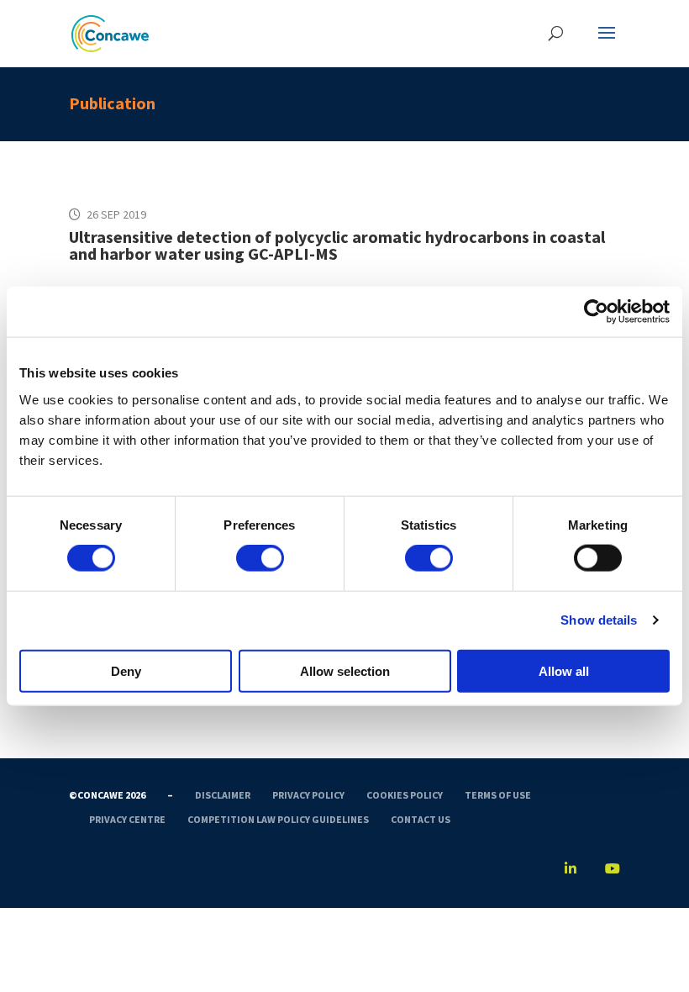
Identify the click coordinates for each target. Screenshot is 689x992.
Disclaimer (222, 795)
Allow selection (345, 670)
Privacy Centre (127, 819)
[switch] (260, 558)
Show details (598, 620)
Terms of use (498, 795)
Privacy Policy (308, 795)
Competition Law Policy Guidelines (278, 819)
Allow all (564, 670)
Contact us (420, 819)
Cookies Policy (404, 795)
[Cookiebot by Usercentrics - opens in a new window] (596, 312)
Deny (126, 670)
